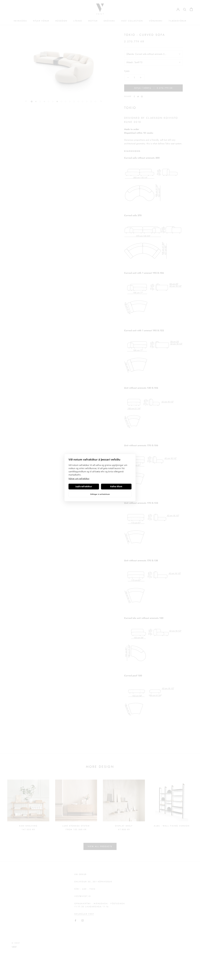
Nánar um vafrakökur (79, 478)
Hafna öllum (116, 486)
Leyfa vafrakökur (83, 486)
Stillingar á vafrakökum (100, 494)
